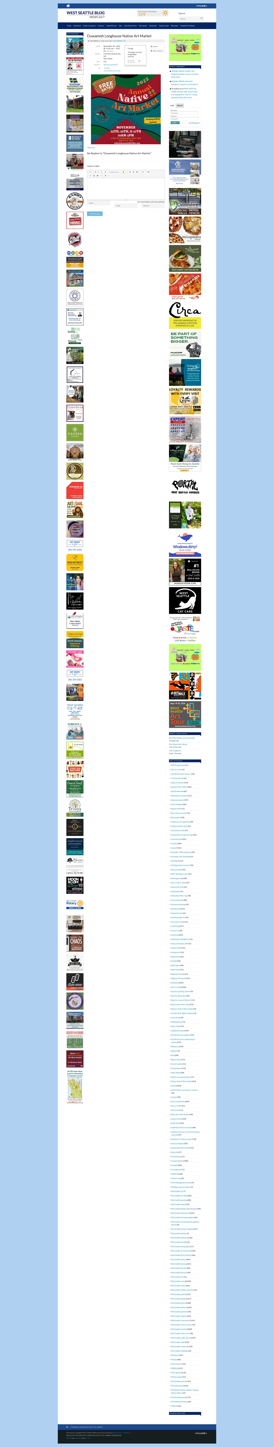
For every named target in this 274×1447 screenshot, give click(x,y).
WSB (173, 71)
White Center (176, 1364)
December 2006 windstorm (181, 852)
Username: (174, 110)
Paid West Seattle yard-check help (182, 738)
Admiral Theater (177, 783)
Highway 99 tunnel (178, 978)
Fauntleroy (175, 909)
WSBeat (174, 1406)
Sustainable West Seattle (180, 1148)
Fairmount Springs (178, 904)
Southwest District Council (181, 1128)
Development (176, 878)
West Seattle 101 (177, 1191)
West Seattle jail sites (179, 1268)
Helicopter (175, 965)
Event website (110, 65)
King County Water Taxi (180, 1005)
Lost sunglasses (175, 751)
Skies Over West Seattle (180, 1114)
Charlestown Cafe (178, 830)
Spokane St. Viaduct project (181, 1139)
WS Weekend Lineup (179, 1402)
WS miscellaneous (178, 1397)
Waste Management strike (181, 1183)
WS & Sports (175, 1373)
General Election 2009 (179, 944)
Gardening (175, 926)
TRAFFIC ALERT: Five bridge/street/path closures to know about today (184, 74)
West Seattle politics (178, 1307)
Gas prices (175, 931)
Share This (91, 147)
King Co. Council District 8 (181, 1000)
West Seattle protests (179, 1312)
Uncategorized (176, 1170)
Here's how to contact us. (122, 1433)
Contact (101, 26)
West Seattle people (178, 1299)
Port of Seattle (176, 1064)
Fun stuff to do (176, 922)
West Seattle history (178, 1259)
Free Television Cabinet (178, 744)
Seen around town (178, 1101)
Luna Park (175, 1018)
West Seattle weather (179, 1347)
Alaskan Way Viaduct (179, 787)
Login (172, 105)
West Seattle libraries (179, 1273)
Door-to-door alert (178, 883)
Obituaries (143, 26)
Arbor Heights (176, 804)
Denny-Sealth (176, 870)
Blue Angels (175, 817)
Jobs (120, 26)
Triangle (174, 1165)
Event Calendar (89, 26)
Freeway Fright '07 (178, 917)
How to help (175, 987)
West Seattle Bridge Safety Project (183, 1209)
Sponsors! (153, 26)
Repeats (110, 51)
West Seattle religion (179, 1316)
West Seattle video (178, 1342)
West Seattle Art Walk (179, 1196)
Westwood (175, 1355)
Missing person (177, 1022)
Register (180, 105)
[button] (157, 50)
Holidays (107, 68)
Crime (173, 848)
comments (77, 1438)
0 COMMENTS (119, 41)
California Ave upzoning (180, 822)
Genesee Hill (176, 948)
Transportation (177, 1161)
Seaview (174, 1097)
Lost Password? (194, 123)
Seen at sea (175, 1106)
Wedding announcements (181, 1187)
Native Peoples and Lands (112, 70)
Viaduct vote (176, 1178)
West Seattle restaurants (180, 1320)
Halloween (175, 957)
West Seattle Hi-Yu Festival (181, 1255)
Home (69, 26)
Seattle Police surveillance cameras (184, 1090)
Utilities (174, 1174)
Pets (172, 1055)
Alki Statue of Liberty (179, 796)
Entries (68, 1438)
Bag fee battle (176, 809)
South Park (175, 1123)
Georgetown (175, 952)
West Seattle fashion (178, 1233)
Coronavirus (176, 839)
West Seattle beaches (179, 1200)
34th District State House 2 (181, 774)
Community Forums (187, 26)
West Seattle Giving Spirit (180, 1247)
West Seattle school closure (181, 1325)
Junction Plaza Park (178, 996)
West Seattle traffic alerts (180, 1338)
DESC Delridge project (179, 874)
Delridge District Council (180, 865)
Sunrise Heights (177, 1144)
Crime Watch (111, 26)
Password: (174, 116)
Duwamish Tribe (177, 887)
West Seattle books (178, 1204)
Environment (176, 900)
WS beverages (176, 1377)
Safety (173, 1086)
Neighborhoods (177, 1031)
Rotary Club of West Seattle (181, 1081)
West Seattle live (177, 1277)
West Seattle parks (178, 1294)
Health (173, 961)
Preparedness (176, 1068)
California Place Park (179, 826)
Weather (174, 26)
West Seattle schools (178, 1329)
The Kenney (175, 1157)
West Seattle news (178, 1281)
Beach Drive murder (179, 813)
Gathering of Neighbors (180, 939)
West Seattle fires (177, 1242)
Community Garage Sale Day (182, 835)
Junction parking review (180, 991)
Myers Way (175, 1026)
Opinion (174, 1051)
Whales (174, 1360)
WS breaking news (178, 1381)
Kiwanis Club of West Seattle (182, 1009)
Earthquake (175, 891)
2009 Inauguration (178, 765)
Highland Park (176, 974)
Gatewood (175, 935)
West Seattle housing (179, 1264)
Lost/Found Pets (130, 26)
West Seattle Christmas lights (182, 1217)
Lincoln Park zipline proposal (182, 1013)
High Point (175, 970)
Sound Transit (176, 1119)
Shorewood (175, 1110)
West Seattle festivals (179, 1238)
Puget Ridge (175, 1073)
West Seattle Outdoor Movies (182, 1290)
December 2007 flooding (180, 857)
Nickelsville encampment (181, 1035)
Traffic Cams (164, 26)
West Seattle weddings (179, 1351)
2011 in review (176, 770)
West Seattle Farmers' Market (182, 1229)
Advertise (77, 26)
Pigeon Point (176, 1060)
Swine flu (174, 1152)
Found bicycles (176, 913)
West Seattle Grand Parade (181, 1251)
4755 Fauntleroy (177, 778)
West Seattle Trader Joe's (180, 1333)
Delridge (174, 861)
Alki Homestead (177, 791)
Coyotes (174, 844)
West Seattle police (178, 1303)
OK (139, 61)
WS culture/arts (177, 1386)
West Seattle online (178, 1286)
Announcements (177, 800)
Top (88, 1438)
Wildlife (174, 1368)
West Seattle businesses (180, 1213)
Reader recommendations (181, 1077)
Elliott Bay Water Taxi (179, 896)
